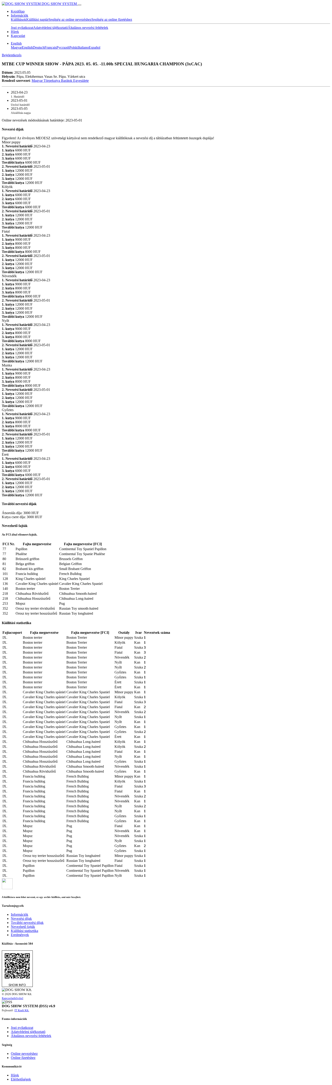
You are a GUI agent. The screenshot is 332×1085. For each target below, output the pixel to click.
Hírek (15, 32)
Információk (19, 15)
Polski (73, 47)
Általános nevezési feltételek (88, 28)
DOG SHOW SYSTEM (59, 4)
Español (94, 47)
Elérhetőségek (21, 1079)
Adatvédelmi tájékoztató (50, 28)
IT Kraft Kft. (21, 1010)
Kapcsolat (18, 36)
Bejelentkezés (11, 55)
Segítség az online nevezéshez (70, 19)
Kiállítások (18, 19)
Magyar (16, 47)
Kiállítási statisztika (24, 931)
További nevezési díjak (27, 923)
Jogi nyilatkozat (22, 28)
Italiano (83, 47)
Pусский (62, 47)
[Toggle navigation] (79, 5)
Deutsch (38, 47)
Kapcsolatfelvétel (12, 998)
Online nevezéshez (24, 1053)
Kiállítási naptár (37, 19)
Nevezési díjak (21, 918)
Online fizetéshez (23, 1058)
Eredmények (20, 935)
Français (50, 47)
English (16, 43)
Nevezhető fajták (23, 927)
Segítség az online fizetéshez (111, 19)
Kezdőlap (18, 11)
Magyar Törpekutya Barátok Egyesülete (60, 80)
